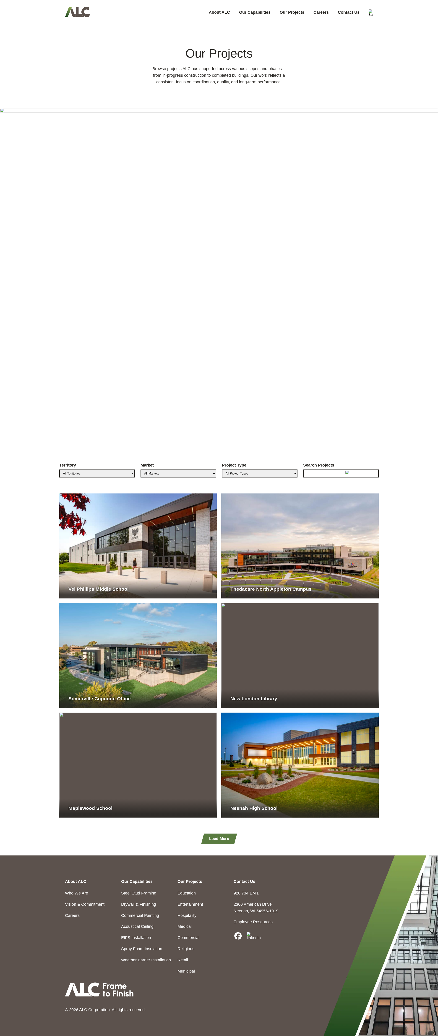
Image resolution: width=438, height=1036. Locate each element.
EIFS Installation (136, 937)
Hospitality (186, 915)
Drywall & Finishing (138, 904)
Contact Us (349, 12)
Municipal (186, 971)
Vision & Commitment (84, 904)
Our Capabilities (255, 12)
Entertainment (190, 904)
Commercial (188, 937)
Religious (185, 949)
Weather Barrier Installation (146, 960)
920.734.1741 (246, 893)
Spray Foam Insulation (141, 949)
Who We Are (76, 893)
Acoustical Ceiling (137, 926)
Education (186, 893)
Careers (321, 12)
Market (147, 465)
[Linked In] (254, 936)
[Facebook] (238, 936)
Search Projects (318, 465)
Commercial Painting (140, 915)
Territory (67, 465)
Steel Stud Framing (138, 893)
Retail (182, 960)
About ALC (219, 12)
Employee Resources (253, 922)
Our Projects (292, 12)
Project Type (234, 465)
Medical (184, 926)
